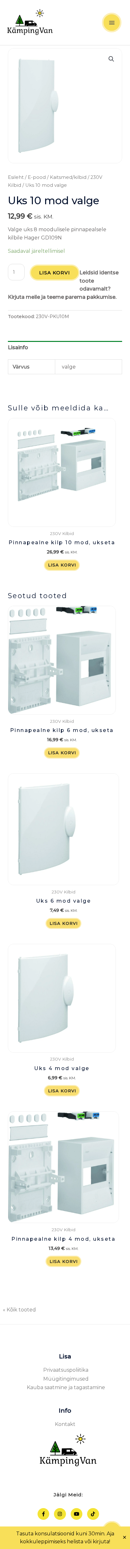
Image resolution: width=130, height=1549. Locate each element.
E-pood (37, 177)
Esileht (16, 177)
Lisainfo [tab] (18, 347)
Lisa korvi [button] (62, 564)
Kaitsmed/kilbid (68, 177)
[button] (111, 59)
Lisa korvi (54, 273)
